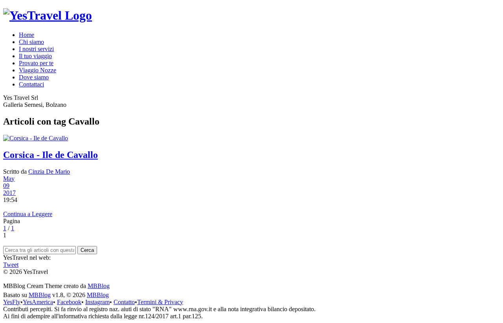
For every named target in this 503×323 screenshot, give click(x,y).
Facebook (69, 302)
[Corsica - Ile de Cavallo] (251, 138)
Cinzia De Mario (49, 171)
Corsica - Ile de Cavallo (50, 155)
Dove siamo (34, 77)
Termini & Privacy (160, 302)
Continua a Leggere (27, 214)
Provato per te (36, 63)
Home (26, 34)
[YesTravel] (47, 15)
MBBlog (99, 286)
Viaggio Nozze (37, 70)
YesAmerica (38, 302)
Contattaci (31, 84)
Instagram (97, 302)
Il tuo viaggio (35, 56)
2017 (9, 192)
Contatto (124, 302)
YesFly (11, 302)
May (9, 178)
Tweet (10, 264)
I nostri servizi (36, 49)
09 (6, 185)
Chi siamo (31, 42)
